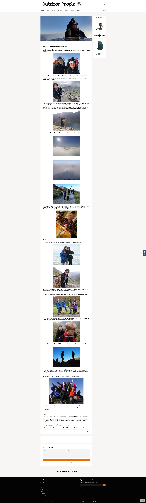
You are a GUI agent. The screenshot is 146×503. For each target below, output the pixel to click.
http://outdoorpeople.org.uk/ (51, 421)
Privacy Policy (43, 487)
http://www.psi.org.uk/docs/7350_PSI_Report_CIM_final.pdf (57, 425)
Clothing (42, 10)
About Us (42, 482)
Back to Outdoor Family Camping (67, 471)
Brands (53, 10)
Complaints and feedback (45, 496)
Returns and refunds (44, 485)
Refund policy (43, 495)
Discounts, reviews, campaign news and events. (89, 482)
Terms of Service (43, 493)
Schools (66, 10)
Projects (60, 10)
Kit (48, 10)
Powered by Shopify (51, 501)
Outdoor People (45, 501)
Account (104, 10)
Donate (41, 491)
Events (72, 10)
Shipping (42, 489)
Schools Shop (43, 484)
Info (78, 10)
